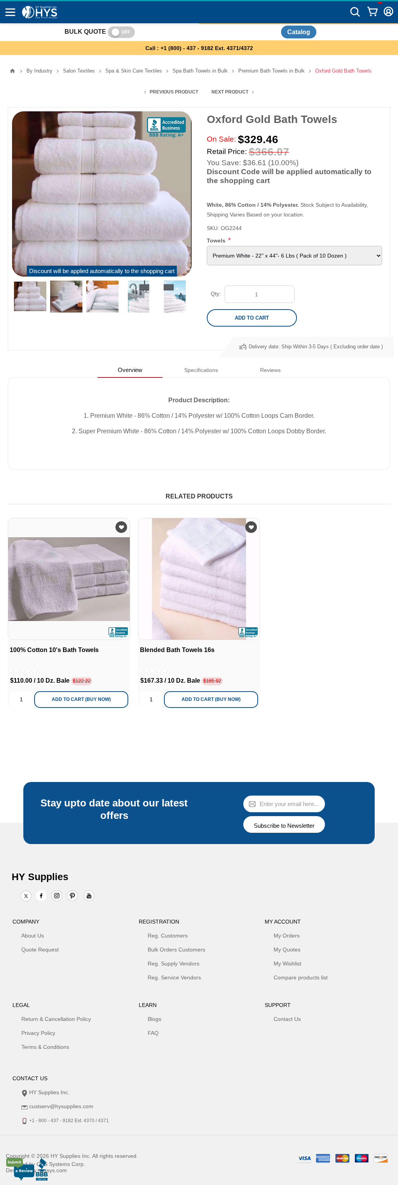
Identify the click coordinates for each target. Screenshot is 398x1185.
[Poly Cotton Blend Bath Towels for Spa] (199, 579)
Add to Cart (252, 318)
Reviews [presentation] (270, 370)
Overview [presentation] (130, 370)
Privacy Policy (38, 1033)
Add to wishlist (121, 527)
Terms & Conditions (45, 1047)
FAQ (153, 1033)
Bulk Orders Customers (176, 949)
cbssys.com (52, 1170)
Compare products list (301, 977)
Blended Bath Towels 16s (177, 650)
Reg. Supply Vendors (173, 963)
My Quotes (287, 949)
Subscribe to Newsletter (284, 825)
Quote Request (40, 949)
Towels (217, 240)
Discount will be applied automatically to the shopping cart (102, 271)
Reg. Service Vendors (174, 977)
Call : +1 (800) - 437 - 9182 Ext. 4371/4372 (199, 48)
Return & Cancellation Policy (56, 1019)
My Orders (287, 935)
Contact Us (287, 1019)
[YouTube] (89, 896)
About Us (32, 935)
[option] (30, 296)
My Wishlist (287, 963)
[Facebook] (41, 895)
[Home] (12, 71)
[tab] (130, 370)
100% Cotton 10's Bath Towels (54, 650)
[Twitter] (26, 896)
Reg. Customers (168, 935)
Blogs (154, 1019)
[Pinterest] (72, 896)
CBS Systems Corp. (61, 1164)
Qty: (216, 294)
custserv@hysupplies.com (61, 1106)
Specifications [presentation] (201, 370)
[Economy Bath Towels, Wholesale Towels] (69, 579)
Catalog (298, 32)
